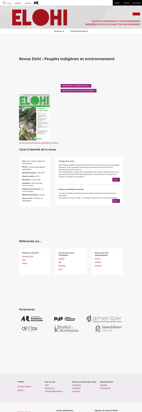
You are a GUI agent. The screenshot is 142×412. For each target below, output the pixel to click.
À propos (28, 3)
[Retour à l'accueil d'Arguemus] (7, 3)
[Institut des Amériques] (66, 329)
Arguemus (76, 385)
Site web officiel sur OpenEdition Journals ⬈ (76, 86)
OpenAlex (62, 266)
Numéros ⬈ (59, 31)
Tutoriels (126, 3)
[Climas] (29, 329)
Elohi (47, 385)
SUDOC (97, 259)
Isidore (24, 263)
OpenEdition (26, 200)
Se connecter (136, 3)
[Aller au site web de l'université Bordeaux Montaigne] (36, 3)
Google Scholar (27, 256)
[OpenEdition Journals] (108, 329)
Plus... (116, 180)
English (20, 390)
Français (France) (24, 386)
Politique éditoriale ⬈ (79, 31)
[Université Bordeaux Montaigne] (32, 319)
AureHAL (98, 262)
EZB (60, 262)
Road (60, 269)
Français (118, 3)
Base (24, 260)
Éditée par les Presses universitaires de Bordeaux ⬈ (78, 90)
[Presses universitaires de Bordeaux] (64, 319)
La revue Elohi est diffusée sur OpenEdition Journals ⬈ (38, 143)
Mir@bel (62, 259)
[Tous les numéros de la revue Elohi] (34, 117)
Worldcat (98, 266)
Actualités (17, 3)
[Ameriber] (104, 319)
